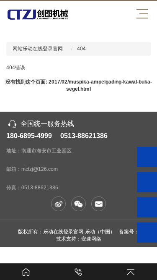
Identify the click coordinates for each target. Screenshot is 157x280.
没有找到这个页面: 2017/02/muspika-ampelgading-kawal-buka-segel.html (78, 85)
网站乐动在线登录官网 (38, 49)
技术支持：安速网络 (78, 239)
